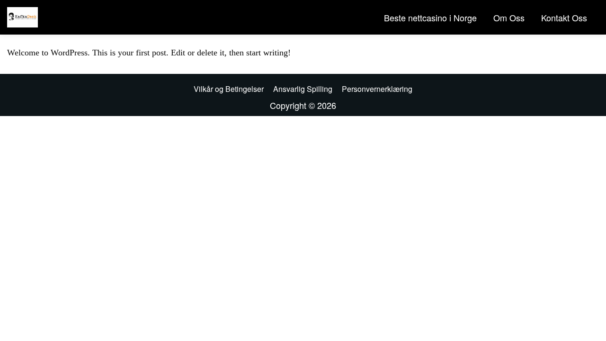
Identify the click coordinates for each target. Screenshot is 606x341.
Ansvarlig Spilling (302, 88)
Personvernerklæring (377, 88)
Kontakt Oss (564, 17)
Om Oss (509, 17)
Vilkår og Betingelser (229, 88)
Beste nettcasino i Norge (430, 17)
